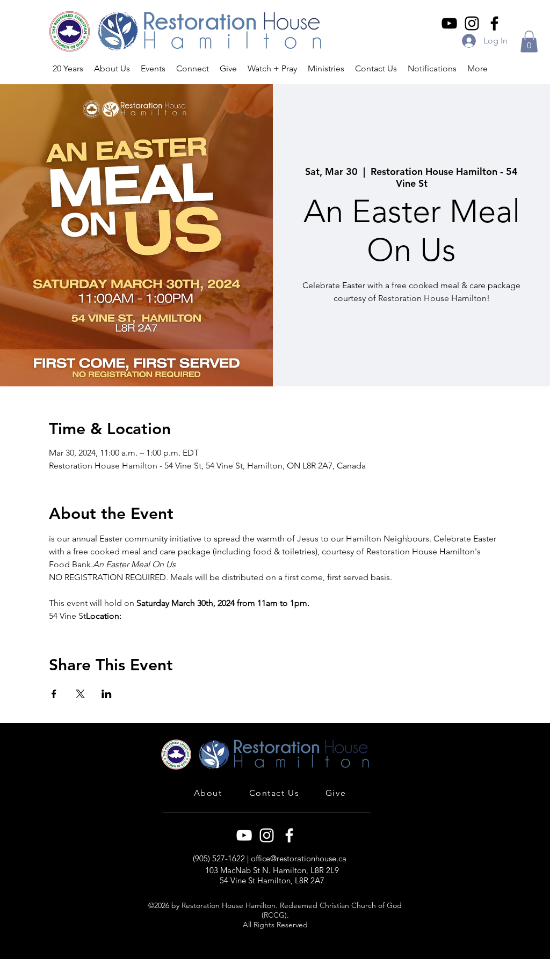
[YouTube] (449, 23)
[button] (529, 42)
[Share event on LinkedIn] (107, 694)
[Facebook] (494, 23)
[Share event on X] (80, 694)
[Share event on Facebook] (54, 694)
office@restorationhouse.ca (298, 858)
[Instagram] (471, 23)
